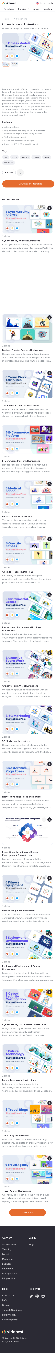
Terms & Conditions (12, 1310)
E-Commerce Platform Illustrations (21, 461)
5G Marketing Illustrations (16, 741)
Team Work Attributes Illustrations (20, 405)
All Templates (9, 1244)
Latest (36, 9)
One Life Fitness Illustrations (17, 571)
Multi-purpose (9, 1273)
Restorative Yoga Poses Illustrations (21, 796)
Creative (25, 157)
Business (6, 1263)
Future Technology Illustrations (19, 1080)
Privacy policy (9, 1314)
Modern (36, 157)
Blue (5, 157)
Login (50, 3)
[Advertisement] (27, 98)
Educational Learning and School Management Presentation (20, 854)
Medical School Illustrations (17, 516)
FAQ (4, 1300)
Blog (31, 1244)
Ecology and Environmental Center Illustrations (21, 968)
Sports (14, 157)
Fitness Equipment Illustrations (19, 910)
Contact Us (8, 1295)
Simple (46, 157)
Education (7, 1268)
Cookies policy (9, 1319)
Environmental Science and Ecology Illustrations (21, 629)
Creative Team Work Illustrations (20, 685)
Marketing (47, 9)
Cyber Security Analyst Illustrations (21, 240)
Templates (9, 9)
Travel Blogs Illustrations (15, 1135)
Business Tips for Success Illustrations (22, 350)
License (6, 1305)
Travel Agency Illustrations (16, 1191)
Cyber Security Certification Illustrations (24, 1024)
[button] (5, 47)
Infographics (8, 1278)
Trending (22, 9)
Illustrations (21, 19)
